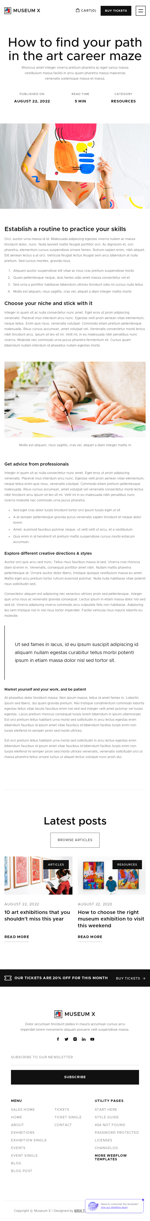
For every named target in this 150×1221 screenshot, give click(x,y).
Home (16, 1117)
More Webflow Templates (111, 1157)
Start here (106, 1109)
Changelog (106, 1148)
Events (18, 1148)
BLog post (21, 1171)
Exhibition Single (29, 1140)
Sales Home (23, 1109)
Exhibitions (23, 1132)
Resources (123, 101)
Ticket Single (68, 1117)
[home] (22, 10)
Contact (63, 1125)
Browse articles (75, 840)
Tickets (62, 1109)
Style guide (107, 1117)
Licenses (103, 1140)
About (17, 1125)
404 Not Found (110, 1125)
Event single (24, 1155)
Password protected (117, 1132)
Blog (16, 1163)
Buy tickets (116, 10)
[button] (86, 11)
